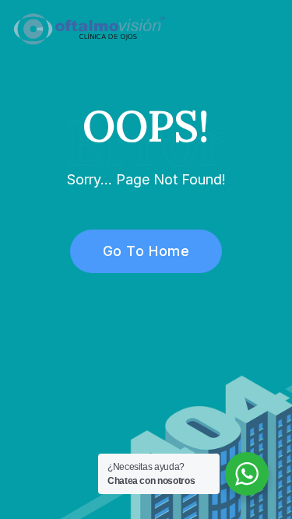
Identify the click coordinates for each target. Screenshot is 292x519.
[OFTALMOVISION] (89, 28)
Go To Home (146, 251)
